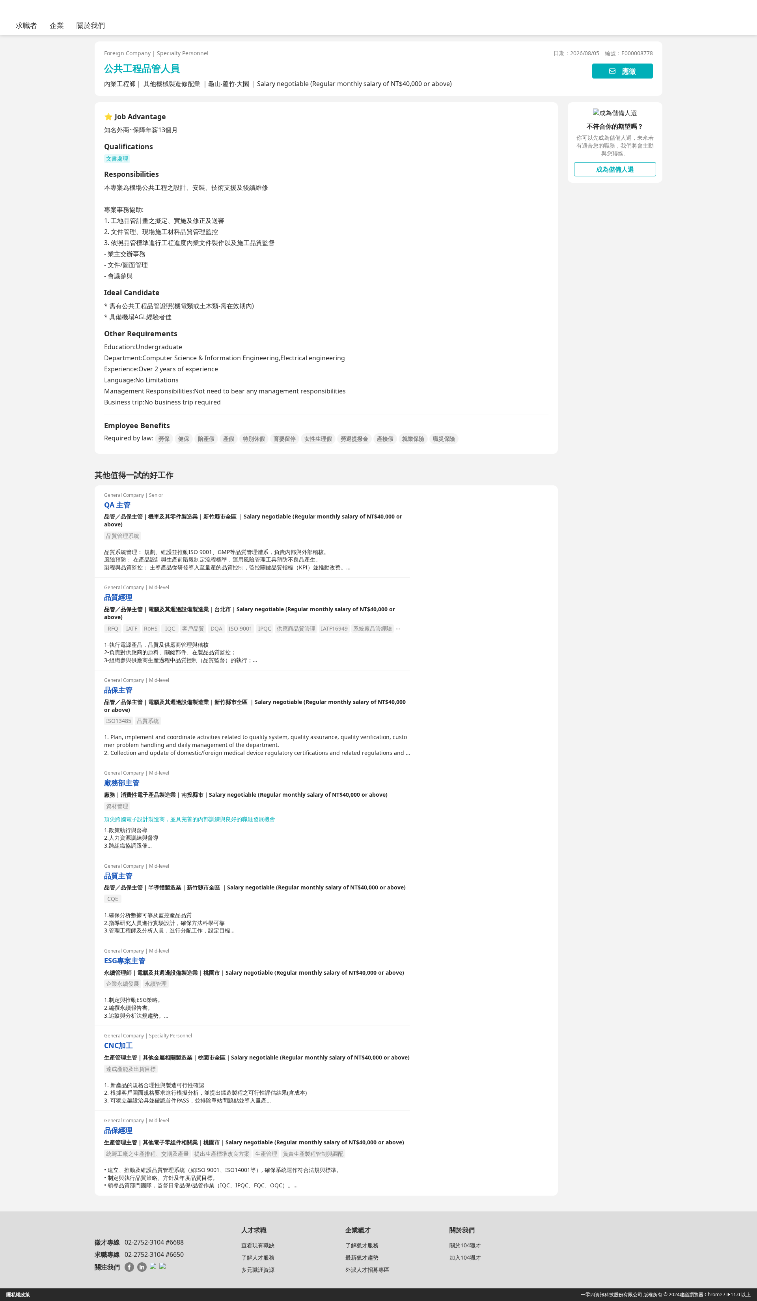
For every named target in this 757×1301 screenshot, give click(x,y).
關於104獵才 (465, 1245)
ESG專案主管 (124, 960)
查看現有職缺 (257, 1245)
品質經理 (118, 597)
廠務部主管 (122, 782)
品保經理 (118, 1130)
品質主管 (118, 875)
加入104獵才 (465, 1257)
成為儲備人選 (615, 169)
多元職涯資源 (257, 1269)
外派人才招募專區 (367, 1269)
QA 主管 (117, 504)
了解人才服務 (257, 1257)
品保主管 (118, 689)
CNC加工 (118, 1045)
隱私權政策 (18, 1294)
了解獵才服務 (361, 1245)
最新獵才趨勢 (361, 1257)
